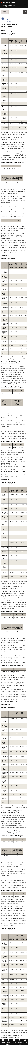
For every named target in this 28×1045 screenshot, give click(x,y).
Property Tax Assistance (6, 21)
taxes (8, 18)
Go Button (25, 11)
